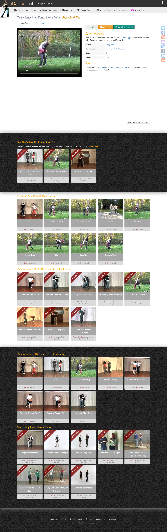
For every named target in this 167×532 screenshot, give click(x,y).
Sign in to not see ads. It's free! (138, 123)
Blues (52, 302)
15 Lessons (21, 469)
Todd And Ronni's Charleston (83, 331)
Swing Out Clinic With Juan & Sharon (56, 489)
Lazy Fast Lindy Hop (83, 488)
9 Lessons (21, 434)
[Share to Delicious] (163, 46)
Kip (29, 221)
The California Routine (30, 294)
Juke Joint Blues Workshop (57, 294)
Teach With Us (77, 519)
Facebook (102, 519)
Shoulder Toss (110, 255)
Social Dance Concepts (110, 452)
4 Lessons (75, 276)
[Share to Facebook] (163, 33)
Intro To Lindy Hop (83, 452)
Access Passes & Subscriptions (113, 10)
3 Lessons (48, 276)
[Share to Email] (163, 42)
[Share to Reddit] (163, 60)
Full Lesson (39, 23)
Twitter (113, 519)
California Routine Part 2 (30, 413)
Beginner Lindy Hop (29, 452)
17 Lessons (75, 434)
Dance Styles (86, 10)
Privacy (90, 519)
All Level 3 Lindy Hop (83, 171)
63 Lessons (21, 153)
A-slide (56, 379)
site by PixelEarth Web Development (83, 523)
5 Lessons (102, 276)
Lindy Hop (110, 45)
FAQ (65, 519)
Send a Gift (139, 10)
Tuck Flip (83, 255)
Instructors (68, 10)
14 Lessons (48, 153)
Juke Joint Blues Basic (83, 413)
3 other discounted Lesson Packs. (115, 68)
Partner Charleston (79, 337)
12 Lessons (21, 311)
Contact (56, 519)
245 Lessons (75, 153)
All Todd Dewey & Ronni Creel (30, 173)
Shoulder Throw (83, 221)
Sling (56, 255)
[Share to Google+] (163, 37)
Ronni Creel (110, 49)
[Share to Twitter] (163, 28)
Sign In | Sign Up (46, 4)
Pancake (137, 221)
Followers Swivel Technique (56, 452)
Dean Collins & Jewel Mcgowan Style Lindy (137, 454)
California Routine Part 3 (137, 379)
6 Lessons (75, 311)
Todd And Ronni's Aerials (56, 171)
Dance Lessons (50, 10)
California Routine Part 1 (57, 413)
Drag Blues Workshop (83, 294)
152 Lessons (48, 311)
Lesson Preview (25, 23)
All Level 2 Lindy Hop (56, 329)
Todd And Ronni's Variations (29, 329)
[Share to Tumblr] (163, 51)
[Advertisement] (83, 102)
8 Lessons (21, 276)
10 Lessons (48, 469)
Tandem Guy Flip (56, 221)
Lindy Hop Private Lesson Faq (29, 489)
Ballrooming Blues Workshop (110, 294)
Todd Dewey (120, 49)
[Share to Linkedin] (163, 56)
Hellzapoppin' (127, 38)
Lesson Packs (27, 10)
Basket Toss (30, 255)
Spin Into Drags (110, 379)
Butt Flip (110, 221)
